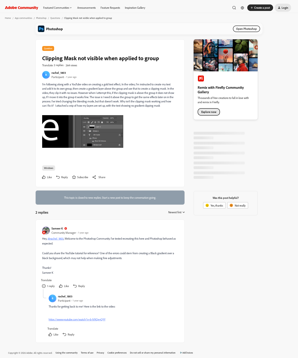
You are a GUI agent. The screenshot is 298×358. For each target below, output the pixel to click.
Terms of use (87, 352)
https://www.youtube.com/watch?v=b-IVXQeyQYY (77, 319)
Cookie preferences (117, 352)
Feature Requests (110, 7)
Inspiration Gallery (135, 7)
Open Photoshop (246, 28)
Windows (48, 167)
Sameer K (57, 228)
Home (8, 17)
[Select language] (242, 7)
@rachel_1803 (56, 238)
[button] (260, 7)
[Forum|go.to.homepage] (21, 7)
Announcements (86, 7)
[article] (110, 257)
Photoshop (41, 17)
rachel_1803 (58, 72)
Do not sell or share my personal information (153, 352)
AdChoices (187, 352)
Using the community (67, 352)
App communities (23, 17)
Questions (55, 17)
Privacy (100, 352)
